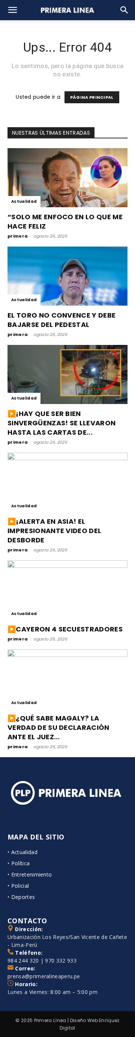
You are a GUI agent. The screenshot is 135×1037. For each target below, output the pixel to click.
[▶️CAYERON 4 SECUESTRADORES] (68, 590)
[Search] (124, 10)
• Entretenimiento (30, 874)
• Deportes (21, 896)
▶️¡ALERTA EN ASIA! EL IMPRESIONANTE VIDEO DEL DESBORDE (54, 531)
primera (18, 236)
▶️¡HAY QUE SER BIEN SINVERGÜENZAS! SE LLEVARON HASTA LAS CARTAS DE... (62, 423)
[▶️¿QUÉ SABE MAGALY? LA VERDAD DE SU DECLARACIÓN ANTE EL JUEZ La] (68, 679)
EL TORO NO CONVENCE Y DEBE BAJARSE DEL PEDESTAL (62, 320)
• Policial (18, 885)
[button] (13, 10)
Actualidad (24, 201)
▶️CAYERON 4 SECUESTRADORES (65, 629)
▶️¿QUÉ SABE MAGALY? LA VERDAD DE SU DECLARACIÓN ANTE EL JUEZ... (59, 727)
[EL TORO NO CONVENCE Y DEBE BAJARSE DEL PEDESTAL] (68, 276)
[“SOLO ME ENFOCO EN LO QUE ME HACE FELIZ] (68, 177)
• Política (19, 863)
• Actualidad (23, 852)
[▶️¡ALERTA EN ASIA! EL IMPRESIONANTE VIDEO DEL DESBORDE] (68, 482)
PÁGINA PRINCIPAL (92, 97)
